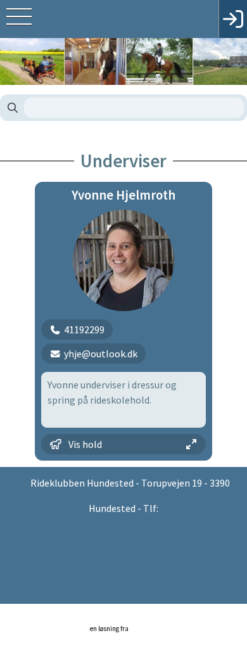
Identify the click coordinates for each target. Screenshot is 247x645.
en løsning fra (110, 628)
